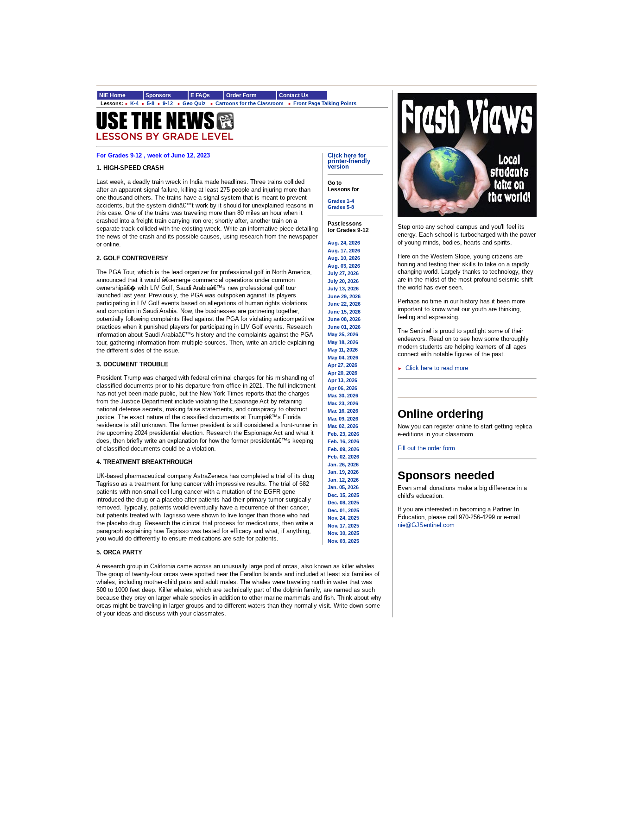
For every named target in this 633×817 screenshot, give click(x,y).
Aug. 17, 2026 (344, 250)
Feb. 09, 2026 (343, 449)
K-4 (132, 103)
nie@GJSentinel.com (426, 525)
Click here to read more (433, 368)
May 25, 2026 (343, 334)
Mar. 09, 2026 (343, 418)
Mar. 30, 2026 (343, 395)
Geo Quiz (191, 103)
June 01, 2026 (344, 327)
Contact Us (294, 95)
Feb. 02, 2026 (343, 456)
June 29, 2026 (344, 296)
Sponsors (158, 95)
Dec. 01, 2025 (343, 510)
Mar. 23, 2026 (343, 403)
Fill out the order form (426, 448)
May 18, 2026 (343, 342)
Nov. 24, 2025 (343, 518)
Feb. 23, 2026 (343, 434)
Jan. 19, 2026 (343, 472)
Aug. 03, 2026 (344, 266)
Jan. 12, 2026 (343, 480)
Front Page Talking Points (322, 103)
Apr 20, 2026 (342, 373)
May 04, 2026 (343, 357)
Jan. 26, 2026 (343, 464)
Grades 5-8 (341, 207)
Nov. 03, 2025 (343, 541)
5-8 (147, 103)
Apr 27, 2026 (342, 365)
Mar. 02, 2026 (343, 426)
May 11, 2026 (343, 349)
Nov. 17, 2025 (343, 525)
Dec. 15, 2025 (343, 495)
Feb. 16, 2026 (343, 441)
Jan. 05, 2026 (343, 487)
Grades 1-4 (341, 201)
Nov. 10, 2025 (343, 533)
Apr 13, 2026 (342, 380)
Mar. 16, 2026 (343, 411)
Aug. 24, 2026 (344, 242)
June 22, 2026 (344, 304)
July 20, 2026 (343, 281)
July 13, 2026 (343, 288)
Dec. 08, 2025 (343, 502)
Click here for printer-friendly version (349, 161)
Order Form (241, 95)
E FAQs (200, 95)
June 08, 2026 (344, 319)
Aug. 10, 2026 (344, 258)
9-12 (165, 103)
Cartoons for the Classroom (247, 103)
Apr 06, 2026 (342, 388)
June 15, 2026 (344, 311)
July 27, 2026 (343, 273)
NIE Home (112, 95)
